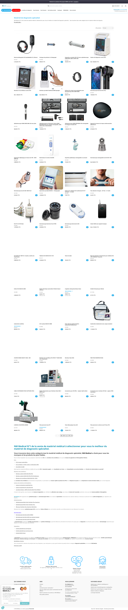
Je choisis (15, 603)
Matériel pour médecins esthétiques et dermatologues (99, 585)
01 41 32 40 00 (68, 586)
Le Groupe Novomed (95, 592)
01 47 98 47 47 (68, 589)
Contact (41, 584)
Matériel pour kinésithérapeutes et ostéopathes (101, 587)
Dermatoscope (17, 512)
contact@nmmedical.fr (70, 596)
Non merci (6, 603)
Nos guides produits (44, 594)
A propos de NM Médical (19, 584)
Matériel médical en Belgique (97, 590)
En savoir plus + (17, 22)
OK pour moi (25, 603)
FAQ (40, 586)
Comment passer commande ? (46, 587)
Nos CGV (93, 608)
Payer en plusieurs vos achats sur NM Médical (50, 592)
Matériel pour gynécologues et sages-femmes (101, 589)
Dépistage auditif (18, 545)
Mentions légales (99, 608)
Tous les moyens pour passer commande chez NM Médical (51, 590)
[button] (2, 607)
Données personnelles (109, 608)
